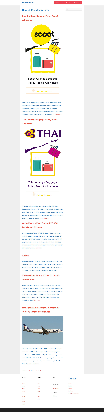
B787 (39, 399)
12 (36, 370)
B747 (39, 388)
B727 (39, 383)
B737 (39, 386)
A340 (23, 399)
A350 (23, 401)
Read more (58, 114)
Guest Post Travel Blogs (74, 393)
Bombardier (55, 388)
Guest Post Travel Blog (76, 2)
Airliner (62, 2)
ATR (54, 381)
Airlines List (57, 2)
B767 (39, 393)
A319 (23, 388)
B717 (39, 381)
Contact (70, 386)
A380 (23, 404)
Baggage (68, 2)
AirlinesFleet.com (28, 2)
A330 (23, 396)
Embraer (55, 395)
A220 (23, 381)
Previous (25, 370)
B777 (39, 396)
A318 (23, 386)
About (70, 383)
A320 (23, 391)
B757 (39, 391)
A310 (23, 383)
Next (40, 370)
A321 (23, 393)
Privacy (70, 388)
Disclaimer (71, 391)
